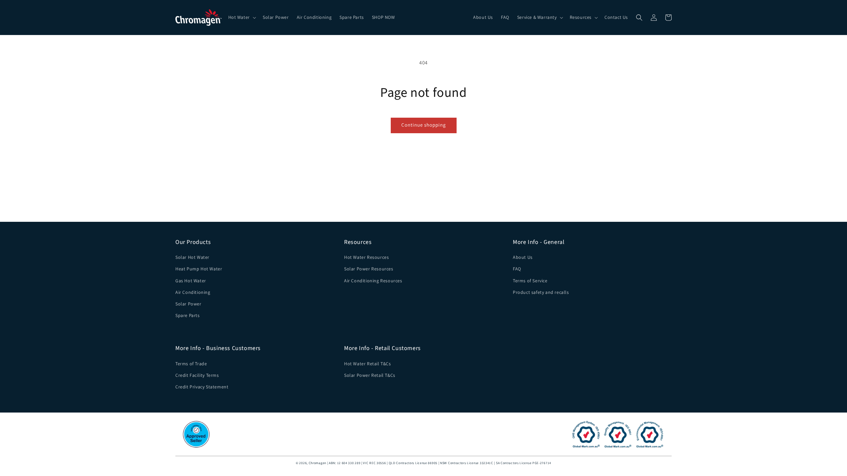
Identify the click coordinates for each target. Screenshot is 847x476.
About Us (523, 257)
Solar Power (188, 304)
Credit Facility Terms (197, 375)
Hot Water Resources (366, 257)
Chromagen (317, 463)
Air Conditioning (192, 292)
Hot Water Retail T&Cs (367, 364)
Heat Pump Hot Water (198, 269)
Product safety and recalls (541, 292)
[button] (241, 17)
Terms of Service (530, 281)
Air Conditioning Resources (373, 281)
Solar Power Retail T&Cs (369, 375)
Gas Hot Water (190, 281)
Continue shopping (423, 125)
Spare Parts (187, 315)
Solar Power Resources (368, 269)
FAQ (517, 269)
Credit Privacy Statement (201, 387)
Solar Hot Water (192, 257)
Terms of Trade (191, 364)
